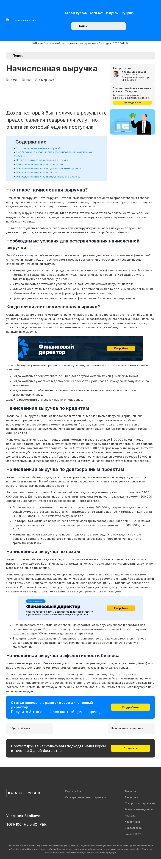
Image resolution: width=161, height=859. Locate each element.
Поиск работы (134, 834)
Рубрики (128, 13)
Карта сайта (73, 791)
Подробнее (130, 707)
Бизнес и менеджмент (139, 809)
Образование (133, 827)
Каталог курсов (75, 13)
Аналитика (131, 797)
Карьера (130, 815)
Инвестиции (132, 821)
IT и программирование (140, 803)
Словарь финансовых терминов (85, 797)
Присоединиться (132, 102)
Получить (130, 748)
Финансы (130, 791)
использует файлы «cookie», (65, 846)
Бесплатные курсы (104, 13)
